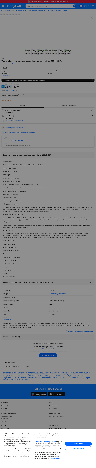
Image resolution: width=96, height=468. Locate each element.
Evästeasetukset (77, 448)
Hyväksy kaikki (77, 443)
